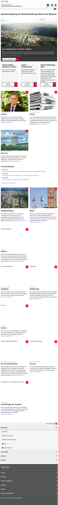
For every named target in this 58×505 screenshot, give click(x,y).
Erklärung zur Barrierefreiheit (9, 439)
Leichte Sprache (8, 447)
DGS (5, 443)
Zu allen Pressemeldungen (7, 183)
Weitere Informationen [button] (7, 493)
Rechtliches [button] (4, 427)
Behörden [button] (3, 476)
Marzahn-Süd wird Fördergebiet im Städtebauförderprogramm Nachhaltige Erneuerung (24, 171)
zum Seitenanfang (50, 423)
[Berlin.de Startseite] (4, 1)
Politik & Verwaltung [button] (6, 481)
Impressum (4, 431)
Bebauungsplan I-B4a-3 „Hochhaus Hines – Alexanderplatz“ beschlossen (20, 175)
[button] (55, 9)
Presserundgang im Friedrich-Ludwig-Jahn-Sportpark (15, 179)
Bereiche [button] (3, 460)
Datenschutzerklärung (7, 435)
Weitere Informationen (8, 59)
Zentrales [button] (3, 456)
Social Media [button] (4, 452)
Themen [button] (3, 489)
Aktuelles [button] (3, 485)
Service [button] (3, 472)
